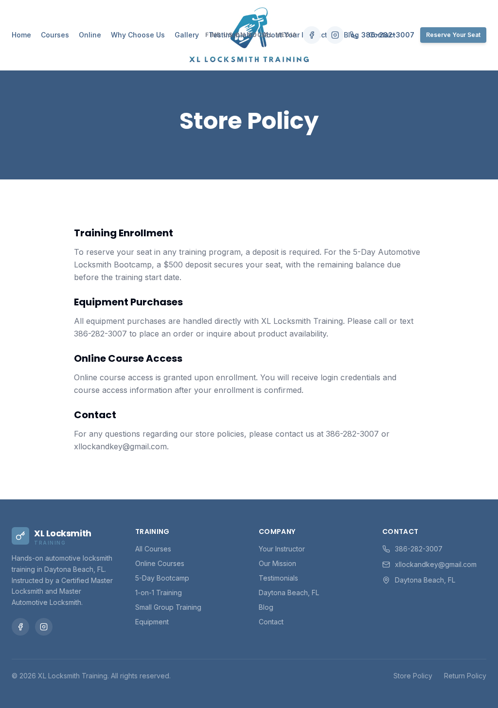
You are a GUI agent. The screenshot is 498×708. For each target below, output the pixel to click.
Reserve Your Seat (453, 34)
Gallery (187, 35)
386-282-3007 (387, 35)
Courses (55, 35)
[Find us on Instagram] (335, 35)
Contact (271, 622)
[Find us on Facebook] (311, 35)
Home (21, 35)
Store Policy (412, 676)
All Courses (153, 549)
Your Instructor (282, 549)
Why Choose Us (138, 35)
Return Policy (465, 676)
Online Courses (159, 563)
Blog (266, 607)
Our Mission (277, 563)
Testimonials (278, 578)
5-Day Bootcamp (162, 578)
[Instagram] (44, 627)
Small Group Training (168, 607)
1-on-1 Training (158, 592)
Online (90, 35)
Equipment (152, 622)
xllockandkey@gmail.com (436, 564)
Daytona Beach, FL (289, 592)
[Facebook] (20, 627)
